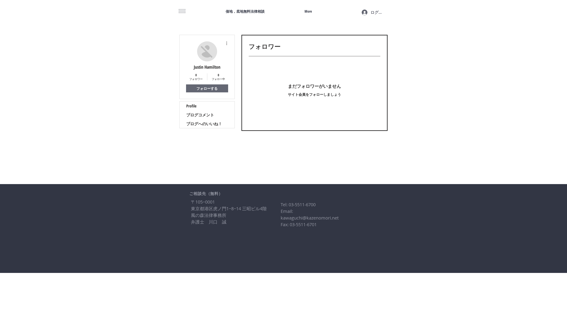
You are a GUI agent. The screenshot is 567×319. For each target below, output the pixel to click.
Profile (191, 106)
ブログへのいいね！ (204, 123)
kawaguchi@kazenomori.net (310, 218)
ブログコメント (200, 114)
